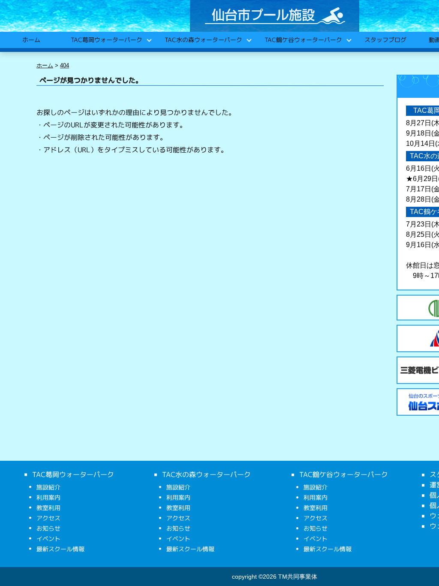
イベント (48, 539)
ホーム (31, 40)
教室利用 (48, 508)
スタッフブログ (385, 40)
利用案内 (48, 497)
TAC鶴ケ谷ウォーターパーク (303, 40)
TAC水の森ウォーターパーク (203, 40)
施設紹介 (48, 487)
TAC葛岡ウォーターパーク (106, 40)
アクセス (48, 518)
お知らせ (48, 528)
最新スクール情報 (60, 549)
